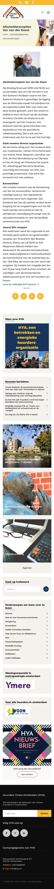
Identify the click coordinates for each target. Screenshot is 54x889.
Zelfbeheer (10, 654)
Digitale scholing (14, 554)
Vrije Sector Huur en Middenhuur (20, 633)
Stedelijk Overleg (13, 646)
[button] (52, 2)
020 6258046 (18, 865)
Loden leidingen (12, 658)
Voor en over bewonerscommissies (21, 617)
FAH (7, 638)
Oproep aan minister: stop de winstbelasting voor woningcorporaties (23, 394)
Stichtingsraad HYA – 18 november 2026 (23, 508)
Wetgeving (10, 621)
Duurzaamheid (12, 650)
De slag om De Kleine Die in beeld (21, 414)
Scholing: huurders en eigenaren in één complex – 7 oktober (24, 460)
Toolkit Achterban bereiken (18, 629)
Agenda (27, 568)
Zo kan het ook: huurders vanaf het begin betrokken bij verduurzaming (24, 401)
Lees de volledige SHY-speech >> (21, 284)
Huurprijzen (10, 625)
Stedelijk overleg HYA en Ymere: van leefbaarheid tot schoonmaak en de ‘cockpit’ (22, 408)
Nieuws (8, 613)
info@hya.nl (16, 868)
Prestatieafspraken (14, 642)
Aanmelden (27, 774)
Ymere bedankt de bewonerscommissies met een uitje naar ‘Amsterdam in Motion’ (25, 388)
